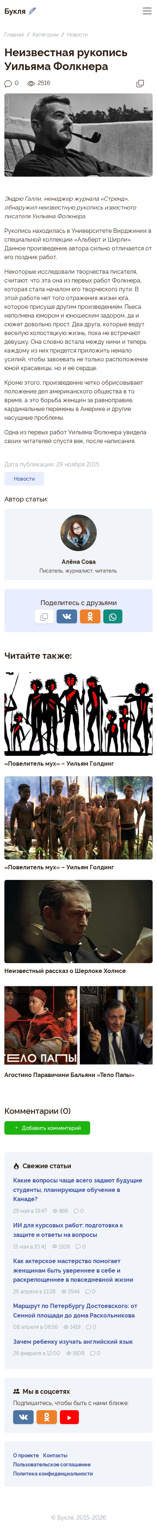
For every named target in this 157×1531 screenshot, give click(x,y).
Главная (14, 34)
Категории (45, 34)
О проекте (26, 1454)
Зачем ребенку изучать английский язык (73, 1341)
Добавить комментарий (51, 1127)
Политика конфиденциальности (53, 1473)
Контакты (55, 1454)
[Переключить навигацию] (147, 10)
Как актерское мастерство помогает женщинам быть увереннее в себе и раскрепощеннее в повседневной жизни (73, 1270)
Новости (77, 34)
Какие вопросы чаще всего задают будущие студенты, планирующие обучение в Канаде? (77, 1189)
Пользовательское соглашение (52, 1464)
